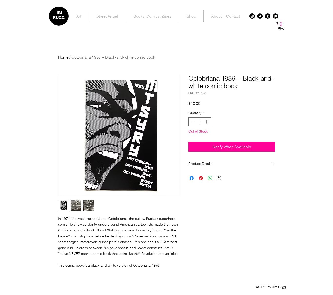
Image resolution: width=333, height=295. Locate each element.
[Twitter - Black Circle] (260, 16)
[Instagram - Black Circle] (252, 16)
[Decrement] (192, 122)
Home (63, 57)
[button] (281, 26)
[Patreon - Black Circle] (275, 16)
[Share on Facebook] (192, 178)
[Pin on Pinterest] (201, 178)
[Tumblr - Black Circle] (267, 16)
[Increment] (207, 122)
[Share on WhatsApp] (210, 178)
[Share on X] (219, 178)
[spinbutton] (199, 122)
